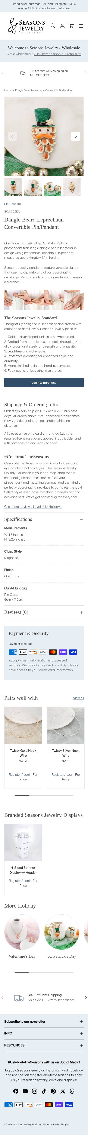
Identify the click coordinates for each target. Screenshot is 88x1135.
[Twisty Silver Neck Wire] (65, 725)
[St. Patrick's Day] (61, 932)
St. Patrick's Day (61, 956)
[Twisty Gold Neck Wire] (23, 725)
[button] (71, 26)
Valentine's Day (22, 956)
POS (34, 1124)
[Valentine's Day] (22, 932)
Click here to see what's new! (51, 8)
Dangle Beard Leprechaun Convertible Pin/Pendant (44, 90)
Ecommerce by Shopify (56, 1124)
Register (15, 774)
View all (78, 698)
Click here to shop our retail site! (57, 54)
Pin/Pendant (12, 204)
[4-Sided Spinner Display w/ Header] (23, 842)
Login (28, 774)
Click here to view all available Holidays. (33, 506)
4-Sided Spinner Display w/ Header (23, 870)
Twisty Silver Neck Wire (66, 753)
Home (7, 90)
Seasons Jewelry (22, 1124)
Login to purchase (44, 382)
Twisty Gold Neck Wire (23, 753)
